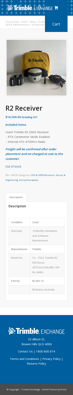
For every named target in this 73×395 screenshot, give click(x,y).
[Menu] (48, 8)
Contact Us (25, 351)
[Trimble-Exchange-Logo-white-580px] (30, 8)
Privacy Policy (51, 359)
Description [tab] (16, 197)
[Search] (38, 8)
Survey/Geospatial (28, 179)
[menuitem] (38, 8)
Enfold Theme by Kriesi (54, 389)
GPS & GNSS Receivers (43, 175)
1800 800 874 (45, 351)
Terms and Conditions (24, 359)
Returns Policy (36, 363)
